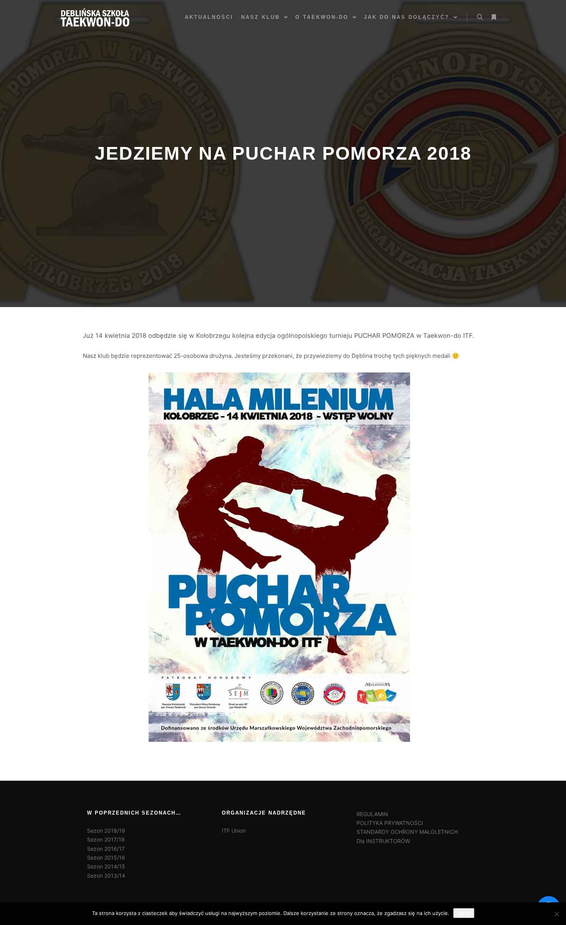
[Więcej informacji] (494, 17)
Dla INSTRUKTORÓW (383, 841)
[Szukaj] (480, 17)
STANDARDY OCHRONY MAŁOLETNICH (407, 831)
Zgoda (463, 913)
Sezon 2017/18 (106, 839)
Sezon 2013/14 (106, 875)
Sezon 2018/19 (106, 830)
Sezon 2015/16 (106, 857)
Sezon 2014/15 (106, 866)
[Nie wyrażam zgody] (556, 914)
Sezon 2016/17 (106, 848)
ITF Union (234, 830)
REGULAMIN (372, 814)
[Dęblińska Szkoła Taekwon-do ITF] (95, 17)
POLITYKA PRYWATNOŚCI (390, 823)
